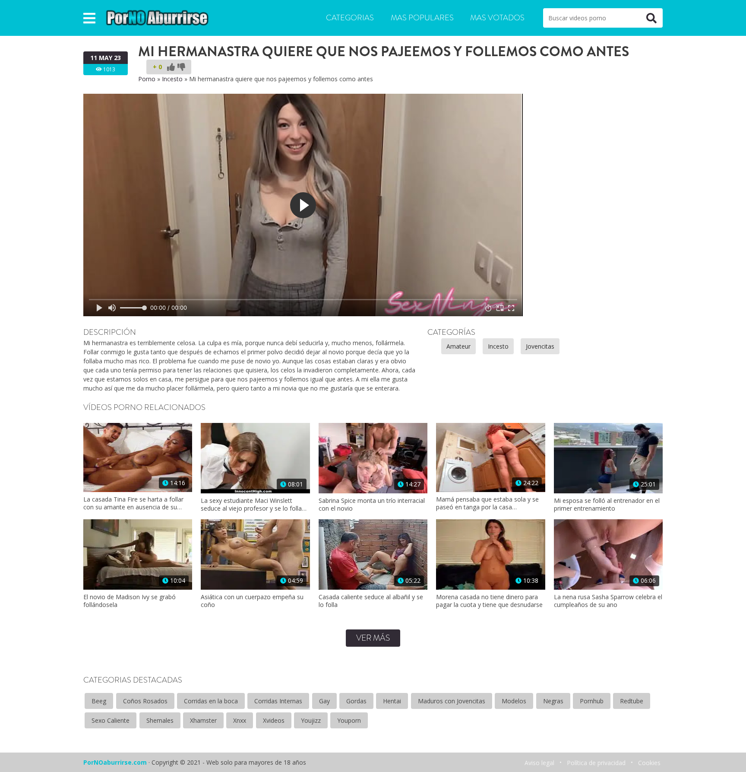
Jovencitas (540, 346)
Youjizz (311, 720)
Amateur (458, 346)
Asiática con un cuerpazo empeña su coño (252, 601)
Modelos (514, 701)
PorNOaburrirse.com (115, 762)
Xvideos (273, 720)
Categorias (350, 17)
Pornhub (592, 701)
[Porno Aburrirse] (157, 17)
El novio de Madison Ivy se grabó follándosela (129, 601)
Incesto (172, 79)
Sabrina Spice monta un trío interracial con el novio (372, 504)
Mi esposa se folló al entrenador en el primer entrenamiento (607, 504)
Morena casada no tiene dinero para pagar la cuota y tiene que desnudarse (489, 601)
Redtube (631, 701)
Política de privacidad (596, 763)
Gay (324, 701)
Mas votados (497, 17)
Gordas (356, 701)
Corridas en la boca (211, 701)
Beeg (99, 701)
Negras (553, 701)
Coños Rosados (145, 701)
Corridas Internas (278, 701)
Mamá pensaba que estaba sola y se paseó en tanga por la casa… (487, 503)
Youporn (349, 720)
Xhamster (203, 720)
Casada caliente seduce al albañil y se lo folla (371, 601)
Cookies (649, 763)
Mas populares (422, 17)
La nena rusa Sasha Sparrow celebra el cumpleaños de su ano (608, 601)
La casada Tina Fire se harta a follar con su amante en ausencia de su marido (133, 503)
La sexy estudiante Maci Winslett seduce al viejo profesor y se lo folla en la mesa (251, 504)
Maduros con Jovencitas (451, 701)
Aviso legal (539, 763)
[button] (89, 18)
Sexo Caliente (111, 720)
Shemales (160, 720)
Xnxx (239, 720)
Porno (146, 79)
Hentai (392, 701)
